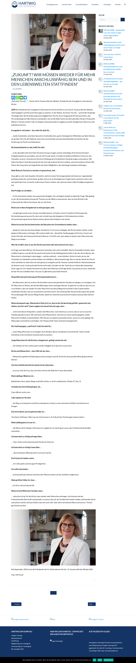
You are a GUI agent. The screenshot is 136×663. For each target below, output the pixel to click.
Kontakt (118, 4)
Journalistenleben (81, 4)
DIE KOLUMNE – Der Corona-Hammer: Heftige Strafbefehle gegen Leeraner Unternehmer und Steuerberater (113, 147)
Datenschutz (108, 660)
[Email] (21, 97)
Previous (17, 604)
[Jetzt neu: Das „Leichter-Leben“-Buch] (101, 55)
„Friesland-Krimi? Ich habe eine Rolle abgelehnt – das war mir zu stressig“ (113, 81)
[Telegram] (25, 97)
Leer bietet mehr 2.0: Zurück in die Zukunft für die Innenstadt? (113, 118)
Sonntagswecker (52, 4)
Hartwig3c (107, 4)
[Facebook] (13, 97)
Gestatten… (95, 4)
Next (91, 604)
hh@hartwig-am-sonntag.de (20, 643)
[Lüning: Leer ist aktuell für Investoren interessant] (101, 106)
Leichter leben (66, 4)
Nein (99, 660)
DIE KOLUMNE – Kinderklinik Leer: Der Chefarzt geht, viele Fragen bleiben (114, 32)
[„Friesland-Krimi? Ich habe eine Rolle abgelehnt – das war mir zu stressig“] (101, 79)
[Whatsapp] (17, 97)
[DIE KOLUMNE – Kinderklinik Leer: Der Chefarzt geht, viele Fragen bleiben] (101, 31)
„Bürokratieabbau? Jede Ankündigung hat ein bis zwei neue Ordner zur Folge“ (114, 45)
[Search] (123, 19)
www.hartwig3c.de (111, 651)
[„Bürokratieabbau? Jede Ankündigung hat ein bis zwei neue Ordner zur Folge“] (101, 43)
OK (94, 660)
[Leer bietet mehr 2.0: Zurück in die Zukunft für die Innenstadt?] (101, 116)
